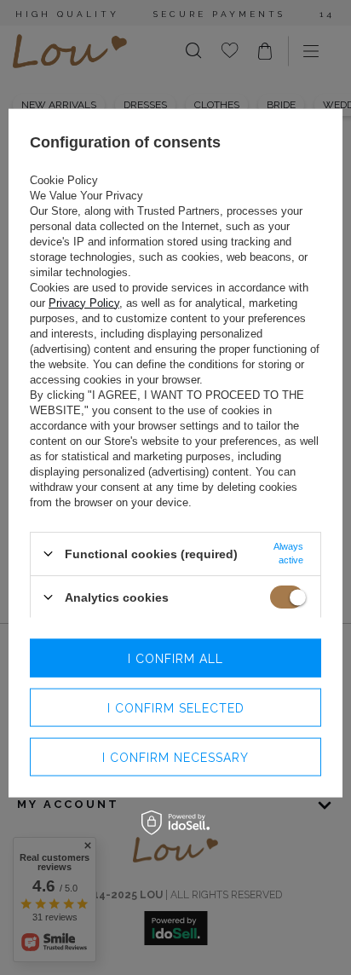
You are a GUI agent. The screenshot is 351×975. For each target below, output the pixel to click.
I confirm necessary (175, 757)
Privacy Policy (84, 302)
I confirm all (175, 658)
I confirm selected (176, 707)
